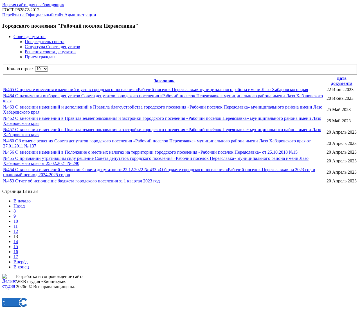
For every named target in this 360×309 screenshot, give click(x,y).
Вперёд (21, 261)
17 (16, 256)
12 (16, 231)
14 (16, 241)
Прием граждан (40, 56)
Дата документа (341, 81)
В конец (21, 266)
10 (16, 221)
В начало (22, 200)
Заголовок (164, 80)
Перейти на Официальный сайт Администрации (49, 14)
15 (16, 246)
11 (16, 226)
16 (16, 251)
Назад (19, 206)
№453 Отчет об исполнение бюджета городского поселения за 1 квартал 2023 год (81, 180)
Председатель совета (44, 41)
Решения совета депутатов (50, 51)
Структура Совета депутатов (52, 46)
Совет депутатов (30, 36)
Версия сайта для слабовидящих (33, 4)
